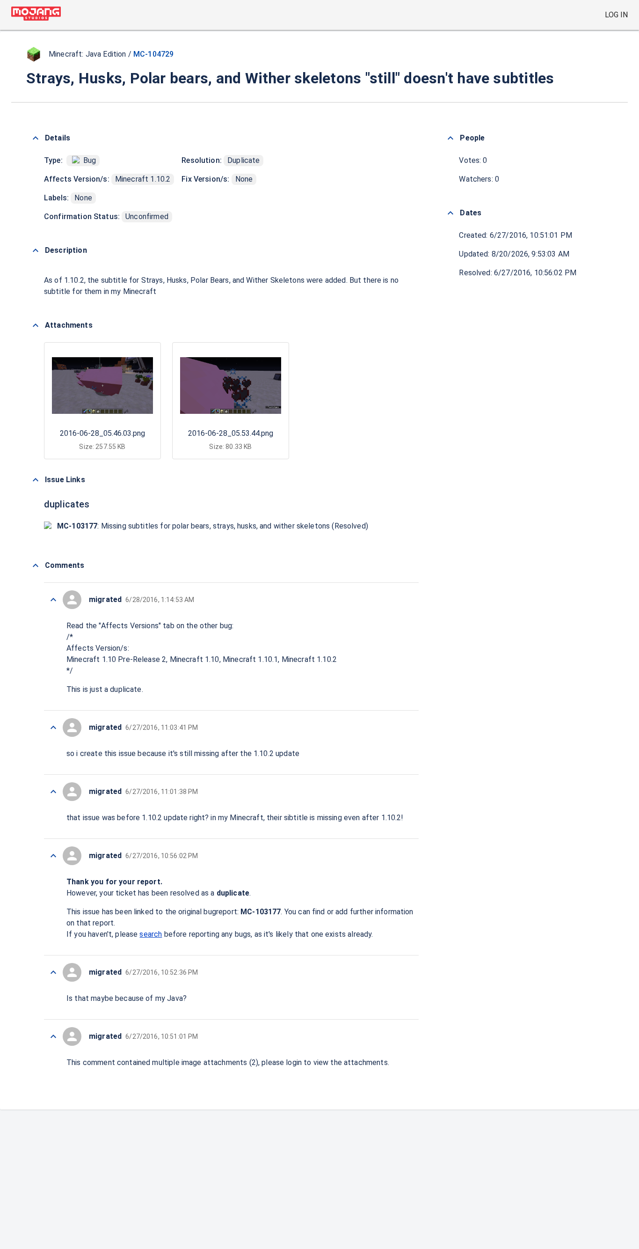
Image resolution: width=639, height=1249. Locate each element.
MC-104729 (153, 54)
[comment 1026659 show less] (53, 855)
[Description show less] (35, 250)
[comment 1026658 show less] (53, 972)
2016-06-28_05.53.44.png (230, 433)
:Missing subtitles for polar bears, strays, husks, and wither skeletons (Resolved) (212, 526)
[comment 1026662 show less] (53, 599)
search (150, 934)
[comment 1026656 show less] (53, 1036)
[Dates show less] (450, 213)
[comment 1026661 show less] (53, 727)
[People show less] (450, 138)
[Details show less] (35, 138)
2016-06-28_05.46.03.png (102, 433)
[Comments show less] (35, 565)
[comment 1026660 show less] (53, 791)
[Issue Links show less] (35, 479)
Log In (616, 14)
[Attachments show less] (35, 325)
